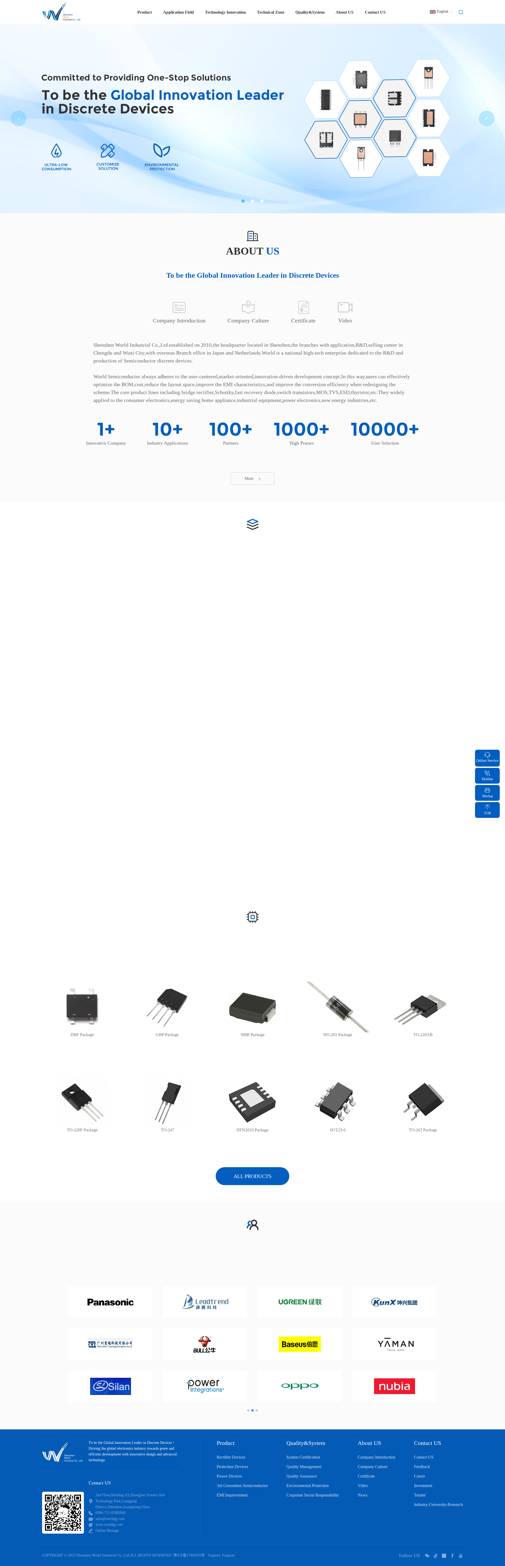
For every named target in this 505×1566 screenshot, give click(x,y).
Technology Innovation (225, 12)
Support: (214, 1555)
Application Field (178, 12)
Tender (420, 1495)
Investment (423, 1485)
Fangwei (228, 1555)
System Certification (303, 1457)
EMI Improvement (232, 1495)
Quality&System (310, 12)
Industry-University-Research (438, 1504)
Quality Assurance (301, 1476)
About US (345, 12)
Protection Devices (232, 1466)
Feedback (422, 1466)
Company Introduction (376, 1457)
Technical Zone (270, 12)
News (362, 1495)
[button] (243, 201)
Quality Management (303, 1466)
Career (419, 1476)
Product (226, 1443)
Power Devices (229, 1476)
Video (363, 1485)
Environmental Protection (307, 1485)
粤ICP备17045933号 (189, 1555)
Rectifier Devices (231, 1457)
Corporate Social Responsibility (312, 1495)
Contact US (375, 12)
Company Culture (372, 1466)
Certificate (366, 1476)
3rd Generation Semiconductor (242, 1485)
